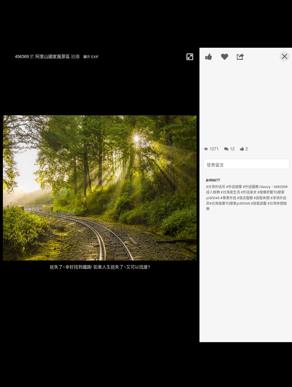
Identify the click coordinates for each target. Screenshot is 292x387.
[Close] (281, 59)
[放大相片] (189, 56)
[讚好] (208, 56)
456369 (22, 56)
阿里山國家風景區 (52, 56)
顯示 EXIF (91, 56)
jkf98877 (213, 180)
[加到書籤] (224, 56)
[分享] (240, 56)
